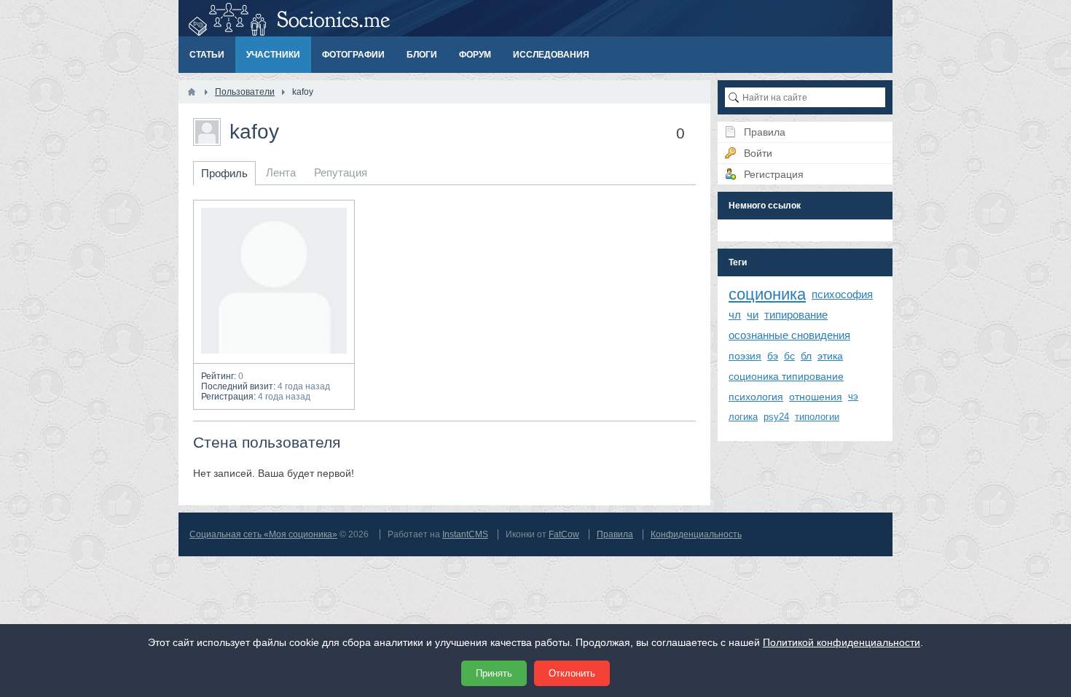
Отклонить (572, 673)
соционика (767, 294)
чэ (853, 396)
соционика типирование (786, 376)
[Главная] (191, 92)
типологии (817, 416)
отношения (815, 396)
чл (735, 314)
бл (806, 356)
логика (743, 416)
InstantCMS (465, 534)
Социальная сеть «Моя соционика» (263, 534)
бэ (772, 356)
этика (830, 356)
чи (752, 314)
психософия (842, 294)
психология (756, 396)
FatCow (564, 534)
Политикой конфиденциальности (841, 642)
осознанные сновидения (789, 335)
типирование (796, 314)
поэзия (745, 356)
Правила (615, 534)
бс (789, 356)
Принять (494, 673)
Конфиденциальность (696, 534)
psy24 (776, 416)
